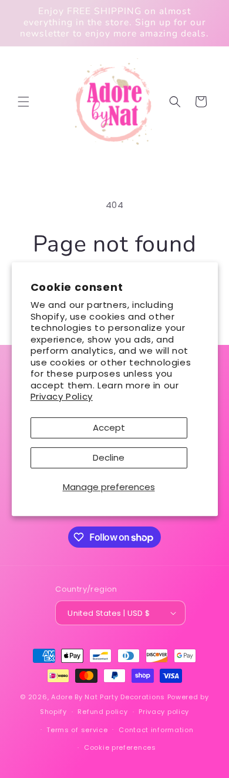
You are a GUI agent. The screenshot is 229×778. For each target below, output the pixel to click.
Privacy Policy (62, 396)
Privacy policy (164, 711)
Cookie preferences (120, 747)
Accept (109, 427)
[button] (23, 102)
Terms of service (76, 730)
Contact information (156, 730)
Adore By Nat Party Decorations (108, 697)
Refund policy (102, 711)
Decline (108, 457)
